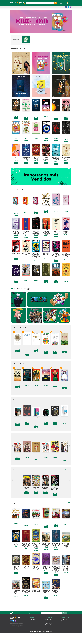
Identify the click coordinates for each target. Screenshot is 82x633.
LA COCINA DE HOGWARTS (16, 520)
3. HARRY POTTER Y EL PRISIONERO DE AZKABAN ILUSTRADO (26, 521)
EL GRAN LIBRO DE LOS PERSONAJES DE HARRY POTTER (26, 591)
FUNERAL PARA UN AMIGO (45, 488)
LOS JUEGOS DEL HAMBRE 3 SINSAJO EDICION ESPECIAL (36, 208)
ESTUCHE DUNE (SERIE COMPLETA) (46, 418)
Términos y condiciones (49, 624)
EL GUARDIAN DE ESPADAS (36, 158)
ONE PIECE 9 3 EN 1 (45, 454)
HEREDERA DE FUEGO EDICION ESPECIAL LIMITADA (46, 232)
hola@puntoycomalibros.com (35, 620)
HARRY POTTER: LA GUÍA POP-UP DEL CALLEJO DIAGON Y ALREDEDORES (66, 568)
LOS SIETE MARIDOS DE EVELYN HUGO (55, 382)
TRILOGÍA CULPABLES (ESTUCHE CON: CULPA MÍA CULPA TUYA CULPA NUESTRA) (36, 420)
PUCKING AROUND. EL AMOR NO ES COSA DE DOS (56, 158)
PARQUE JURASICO (16, 253)
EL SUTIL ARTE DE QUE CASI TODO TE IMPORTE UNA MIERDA (66, 255)
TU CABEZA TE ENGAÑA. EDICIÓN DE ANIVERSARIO (26, 113)
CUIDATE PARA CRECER (36, 135)
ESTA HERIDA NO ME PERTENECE (26, 158)
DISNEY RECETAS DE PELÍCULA (16, 277)
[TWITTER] (68, 7)
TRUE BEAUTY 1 (27, 453)
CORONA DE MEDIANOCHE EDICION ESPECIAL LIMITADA (56, 255)
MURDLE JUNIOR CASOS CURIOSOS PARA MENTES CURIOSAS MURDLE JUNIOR (36, 255)
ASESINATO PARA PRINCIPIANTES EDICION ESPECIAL (36, 232)
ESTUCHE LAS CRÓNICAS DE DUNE (27, 418)
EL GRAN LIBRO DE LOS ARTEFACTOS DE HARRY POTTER (56, 544)
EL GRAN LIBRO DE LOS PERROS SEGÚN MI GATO (66, 113)
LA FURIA (46, 135)
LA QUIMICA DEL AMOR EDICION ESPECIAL (56, 208)
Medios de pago (47, 620)
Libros (16, 6)
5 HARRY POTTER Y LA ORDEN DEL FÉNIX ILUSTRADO (66, 520)
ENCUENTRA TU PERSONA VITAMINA (46, 347)
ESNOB (16, 157)
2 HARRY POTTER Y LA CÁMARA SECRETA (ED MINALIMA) (36, 545)
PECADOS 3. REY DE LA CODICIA (66, 158)
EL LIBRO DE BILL (56, 135)
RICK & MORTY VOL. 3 (36, 488)
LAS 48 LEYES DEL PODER (26, 232)
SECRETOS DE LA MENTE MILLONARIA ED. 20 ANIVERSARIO (66, 278)
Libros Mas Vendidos (64, 619)
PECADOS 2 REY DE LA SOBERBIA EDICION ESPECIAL (16, 232)
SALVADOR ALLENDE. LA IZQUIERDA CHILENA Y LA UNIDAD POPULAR (27, 348)
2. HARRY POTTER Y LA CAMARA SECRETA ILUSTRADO (66, 545)
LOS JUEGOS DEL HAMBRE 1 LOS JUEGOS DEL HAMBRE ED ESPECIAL (15, 209)
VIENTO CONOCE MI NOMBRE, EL (36, 382)
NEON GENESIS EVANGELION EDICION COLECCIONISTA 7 (64, 455)
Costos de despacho (48, 619)
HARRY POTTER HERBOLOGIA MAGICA (16, 567)
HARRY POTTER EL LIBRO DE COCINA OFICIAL (56, 591)
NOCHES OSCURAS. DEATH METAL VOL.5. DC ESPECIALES (54, 489)
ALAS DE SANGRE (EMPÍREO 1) (17, 382)
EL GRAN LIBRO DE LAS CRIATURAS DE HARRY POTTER (46, 567)
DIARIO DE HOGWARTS (15, 544)
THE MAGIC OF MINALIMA (26, 567)
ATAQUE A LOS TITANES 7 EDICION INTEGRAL (36, 455)
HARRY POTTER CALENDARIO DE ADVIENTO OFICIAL (36, 520)
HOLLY (27, 381)
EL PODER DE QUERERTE (36, 346)
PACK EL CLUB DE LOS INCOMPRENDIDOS (64, 418)
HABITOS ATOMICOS (17, 346)
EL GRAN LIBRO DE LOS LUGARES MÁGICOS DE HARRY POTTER (26, 545)
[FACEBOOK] (66, 7)
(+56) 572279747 (33, 619)
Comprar (15, 118)
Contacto (62, 620)
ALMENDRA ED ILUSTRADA (66, 232)
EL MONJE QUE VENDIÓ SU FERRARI (64, 347)
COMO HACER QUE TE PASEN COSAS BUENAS (55, 347)
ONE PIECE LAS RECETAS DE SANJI (26, 277)
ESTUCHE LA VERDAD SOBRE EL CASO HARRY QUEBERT (17, 419)
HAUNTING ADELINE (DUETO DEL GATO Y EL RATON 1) (66, 136)
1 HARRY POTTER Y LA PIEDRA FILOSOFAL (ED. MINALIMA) (46, 521)
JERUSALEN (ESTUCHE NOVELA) (55, 418)
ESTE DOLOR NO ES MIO (56, 232)
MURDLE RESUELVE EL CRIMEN (26, 254)
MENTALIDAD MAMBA (36, 277)
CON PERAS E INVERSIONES (26, 135)
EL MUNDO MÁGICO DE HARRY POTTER (36, 591)
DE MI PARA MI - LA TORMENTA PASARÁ (56, 277)
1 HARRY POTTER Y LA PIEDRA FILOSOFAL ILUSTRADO (16, 592)
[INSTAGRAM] (71, 7)
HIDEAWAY (46, 157)
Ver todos (68, 189)
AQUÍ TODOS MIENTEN (46, 113)
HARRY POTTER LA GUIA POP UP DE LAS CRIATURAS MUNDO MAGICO (56, 568)
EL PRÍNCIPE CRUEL (46, 207)
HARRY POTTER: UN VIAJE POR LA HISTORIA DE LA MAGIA (46, 592)
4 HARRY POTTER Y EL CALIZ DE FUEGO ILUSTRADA (46, 544)
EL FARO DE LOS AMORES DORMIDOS (64, 382)
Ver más (68, 47)
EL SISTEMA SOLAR (56, 112)
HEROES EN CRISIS (26, 488)
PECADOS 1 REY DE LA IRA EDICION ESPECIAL (66, 208)
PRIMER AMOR (16, 135)
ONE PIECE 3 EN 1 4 (17, 454)
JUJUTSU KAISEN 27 (55, 454)
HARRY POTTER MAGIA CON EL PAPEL (56, 520)
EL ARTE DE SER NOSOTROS (45, 382)
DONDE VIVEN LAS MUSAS (46, 277)
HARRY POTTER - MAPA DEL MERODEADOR (36, 567)
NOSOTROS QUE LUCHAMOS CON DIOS (36, 113)
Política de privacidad (48, 623)
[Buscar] (55, 3)
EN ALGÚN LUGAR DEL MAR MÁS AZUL (16, 113)
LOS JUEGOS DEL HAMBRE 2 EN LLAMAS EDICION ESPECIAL (25, 208)
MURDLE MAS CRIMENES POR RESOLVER (46, 254)
